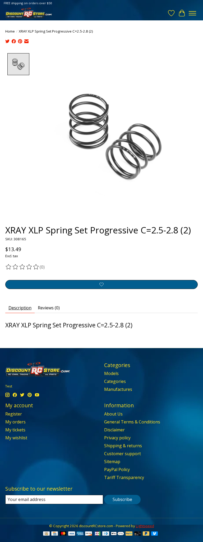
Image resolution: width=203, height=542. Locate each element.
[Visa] (71, 534)
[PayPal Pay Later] (146, 534)
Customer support (122, 454)
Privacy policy (117, 438)
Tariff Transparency (124, 477)
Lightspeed (145, 525)
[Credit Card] (54, 534)
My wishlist (16, 438)
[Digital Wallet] (117, 534)
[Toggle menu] (192, 13)
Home (10, 31)
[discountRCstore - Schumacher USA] (28, 13)
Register (13, 414)
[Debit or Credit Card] (137, 534)
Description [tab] (19, 308)
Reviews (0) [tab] (49, 308)
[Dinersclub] (105, 534)
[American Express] (80, 534)
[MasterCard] (63, 534)
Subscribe (122, 499)
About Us (113, 414)
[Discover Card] (88, 534)
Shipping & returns (123, 446)
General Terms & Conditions (132, 422)
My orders (15, 422)
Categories (115, 381)
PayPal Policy (117, 469)
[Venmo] (154, 534)
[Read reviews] (22, 267)
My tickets (15, 430)
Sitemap (112, 461)
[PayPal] (129, 534)
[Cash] (46, 534)
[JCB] (97, 534)
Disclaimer (114, 430)
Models (111, 373)
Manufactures (118, 389)
